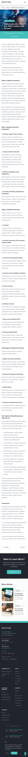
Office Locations (5, 720)
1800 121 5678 (5, 646)
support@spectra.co (6, 648)
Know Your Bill (18, 695)
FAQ (16, 693)
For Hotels (17, 681)
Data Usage (18, 703)
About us (4, 712)
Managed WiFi (5, 694)
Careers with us (5, 717)
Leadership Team (6, 715)
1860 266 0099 (5, 640)
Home (3, 7)
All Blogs (7, 547)
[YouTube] (12, 653)
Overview (17, 671)
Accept (14, 753)
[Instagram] (6, 653)
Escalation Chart (19, 700)
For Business (18, 678)
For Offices (17, 676)
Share (23, 547)
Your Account (18, 705)
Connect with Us (13, 572)
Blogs (8, 7)
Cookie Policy (8, 749)
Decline (7, 753)
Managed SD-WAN (6, 697)
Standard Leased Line (7, 671)
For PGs (17, 683)
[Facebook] (3, 653)
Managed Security (6, 699)
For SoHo (17, 673)
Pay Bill (16, 690)
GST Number (18, 698)
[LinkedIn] (9, 653)
